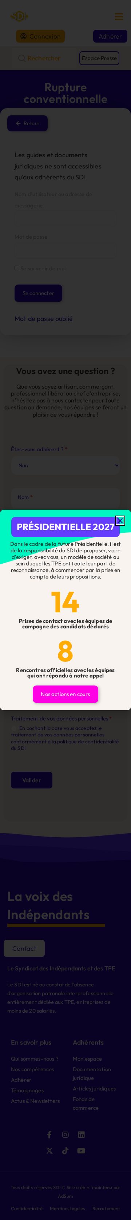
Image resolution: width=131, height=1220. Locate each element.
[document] (65, 610)
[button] (120, 520)
